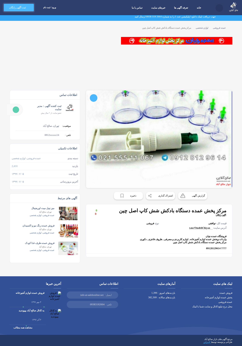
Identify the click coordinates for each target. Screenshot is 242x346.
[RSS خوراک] (11, 342)
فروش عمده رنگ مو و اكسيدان (38, 225)
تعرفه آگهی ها (181, 7)
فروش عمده (226, 292)
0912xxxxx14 (52, 135)
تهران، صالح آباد (45, 212)
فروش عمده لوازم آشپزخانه (30, 292)
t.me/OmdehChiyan (200, 227)
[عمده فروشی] (176, 41)
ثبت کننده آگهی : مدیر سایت (49, 108)
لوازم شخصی (202, 28)
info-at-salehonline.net (92, 295)
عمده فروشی (219, 28)
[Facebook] (49, 342)
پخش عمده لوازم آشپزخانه (218, 297)
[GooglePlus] (38, 342)
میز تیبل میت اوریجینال (42, 208)
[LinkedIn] (27, 342)
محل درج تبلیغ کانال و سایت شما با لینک (212, 306)
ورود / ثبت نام (49, 7)
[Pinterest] (22, 342)
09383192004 (97, 304)
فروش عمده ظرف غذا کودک (39, 243)
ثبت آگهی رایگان (17, 7)
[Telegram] (16, 342)
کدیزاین (207, 342)
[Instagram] (33, 342)
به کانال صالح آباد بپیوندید (31, 310)
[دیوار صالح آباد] (63, 41)
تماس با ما (137, 7)
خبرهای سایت (158, 7)
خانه (199, 7)
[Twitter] (44, 342)
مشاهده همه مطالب (22, 327)
